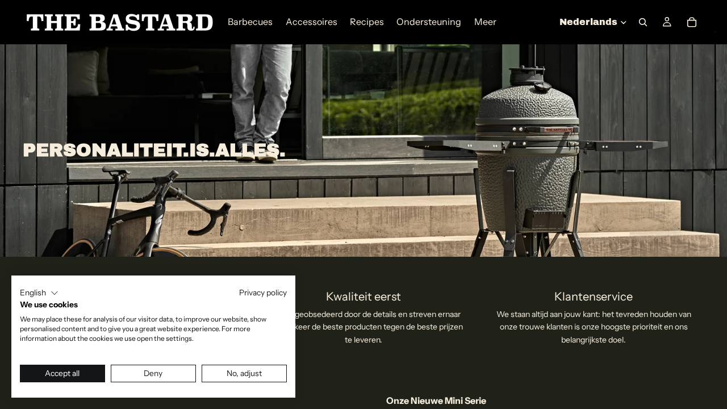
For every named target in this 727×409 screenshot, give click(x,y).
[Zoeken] (642, 22)
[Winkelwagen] (691, 22)
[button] (39, 293)
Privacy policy (263, 292)
